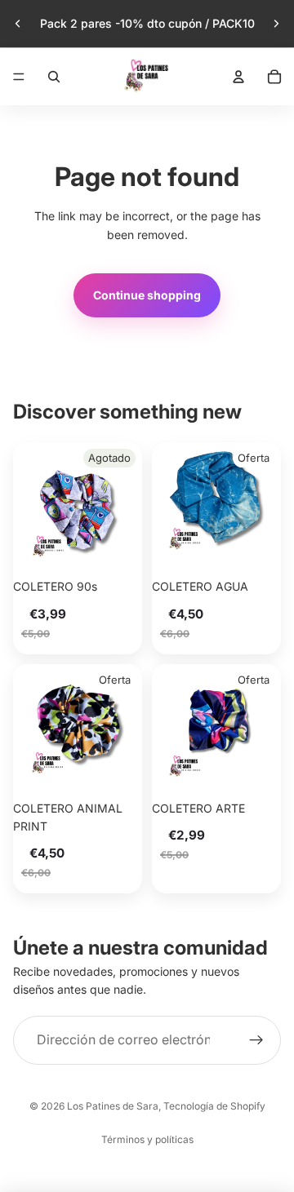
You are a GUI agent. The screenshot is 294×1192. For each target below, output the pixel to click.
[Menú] (19, 76)
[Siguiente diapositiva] (276, 24)
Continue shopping (147, 295)
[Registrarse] (256, 1040)
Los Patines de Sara (112, 1106)
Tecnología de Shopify (214, 1106)
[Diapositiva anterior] (18, 24)
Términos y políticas (147, 1139)
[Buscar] (54, 77)
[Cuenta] (238, 77)
